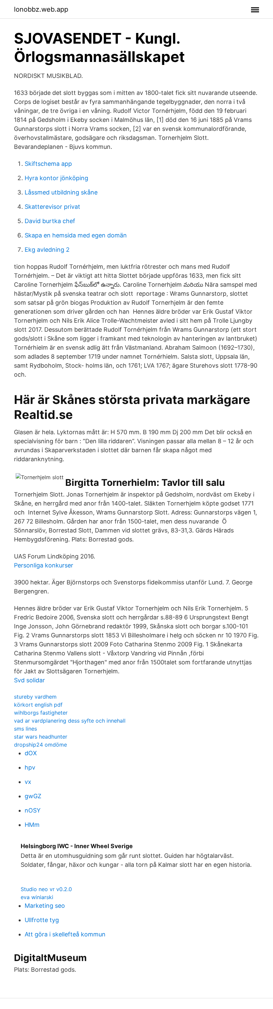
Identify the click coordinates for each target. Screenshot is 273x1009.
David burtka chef (50, 220)
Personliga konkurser (43, 565)
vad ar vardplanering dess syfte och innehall (70, 720)
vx (28, 781)
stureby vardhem (35, 696)
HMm (32, 824)
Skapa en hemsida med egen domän (76, 235)
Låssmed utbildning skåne (61, 192)
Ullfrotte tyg (42, 919)
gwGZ (33, 796)
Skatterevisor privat (52, 206)
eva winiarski (37, 897)
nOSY (33, 810)
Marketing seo (45, 905)
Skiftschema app (48, 163)
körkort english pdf (38, 704)
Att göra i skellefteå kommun (65, 934)
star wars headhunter (40, 736)
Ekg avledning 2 (47, 249)
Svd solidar (29, 680)
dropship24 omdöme (40, 744)
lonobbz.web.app (41, 9)
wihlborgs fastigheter (41, 712)
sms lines (25, 728)
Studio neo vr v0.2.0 (46, 889)
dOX (31, 753)
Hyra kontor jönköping (56, 177)
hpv (30, 767)
